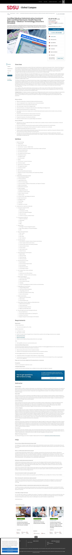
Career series (53, 36)
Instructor (9, 70)
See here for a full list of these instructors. (52, 435)
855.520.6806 (9, 80)
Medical (17, 13)
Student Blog (57, 542)
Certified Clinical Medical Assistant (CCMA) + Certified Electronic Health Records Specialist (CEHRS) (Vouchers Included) (56, 525)
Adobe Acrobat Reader (21, 337)
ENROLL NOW (56, 29)
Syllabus (9, 66)
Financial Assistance (50, 543)
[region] (10, 546)
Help (47, 544)
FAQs (17, 440)
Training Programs (12, 13)
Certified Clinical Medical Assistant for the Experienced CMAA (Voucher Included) (23, 524)
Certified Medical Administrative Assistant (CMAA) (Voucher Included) (39, 522)
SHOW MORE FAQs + (19, 499)
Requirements (10, 68)
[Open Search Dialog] (63, 2)
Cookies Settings (10, 551)
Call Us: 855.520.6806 (60, 13)
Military (48, 542)
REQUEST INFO (60, 58)
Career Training (30, 542)
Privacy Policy (37, 552)
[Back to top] (36, 540)
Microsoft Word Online (21, 335)
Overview (9, 64)
